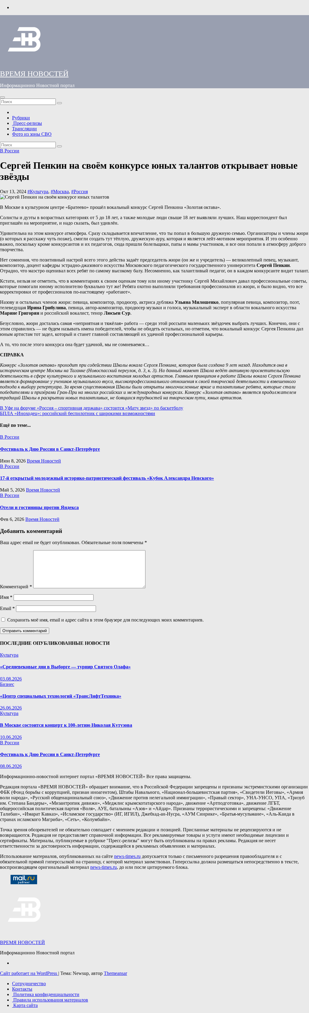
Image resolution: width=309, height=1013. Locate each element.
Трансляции (24, 128)
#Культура (37, 191)
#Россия (79, 191)
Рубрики (21, 117)
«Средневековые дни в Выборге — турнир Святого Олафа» (65, 666)
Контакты (22, 989)
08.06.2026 (11, 766)
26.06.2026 (11, 707)
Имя (6, 597)
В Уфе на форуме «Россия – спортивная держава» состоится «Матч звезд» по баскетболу (91, 408)
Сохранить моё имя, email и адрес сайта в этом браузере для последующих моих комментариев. (105, 619)
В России (9, 150)
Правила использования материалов (50, 999)
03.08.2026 (11, 678)
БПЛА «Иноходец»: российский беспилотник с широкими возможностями (77, 413)
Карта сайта (25, 1005)
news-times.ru (127, 856)
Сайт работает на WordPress (29, 973)
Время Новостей (44, 460)
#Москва (60, 191)
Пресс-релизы (27, 123)
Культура (9, 654)
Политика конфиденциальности (45, 994)
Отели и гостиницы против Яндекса (39, 507)
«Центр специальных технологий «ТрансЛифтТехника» (60, 696)
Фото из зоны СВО (32, 134)
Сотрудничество (29, 983)
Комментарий (16, 586)
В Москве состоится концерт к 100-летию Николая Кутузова (66, 725)
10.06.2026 (11, 737)
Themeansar (115, 973)
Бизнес (7, 684)
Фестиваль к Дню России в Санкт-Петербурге (50, 449)
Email (7, 608)
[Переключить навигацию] (2, 97)
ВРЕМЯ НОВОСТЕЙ (34, 74)
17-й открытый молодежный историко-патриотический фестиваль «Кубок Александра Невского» (107, 478)
